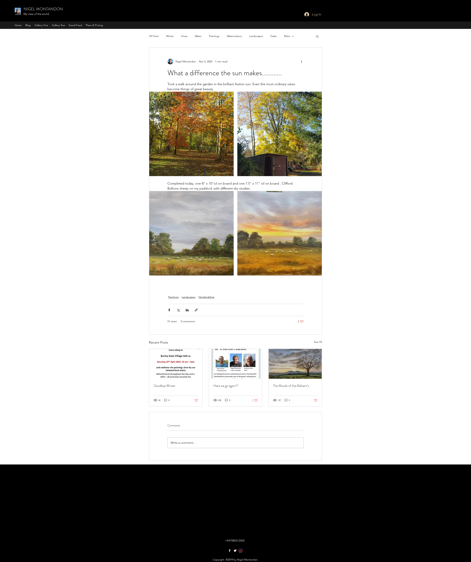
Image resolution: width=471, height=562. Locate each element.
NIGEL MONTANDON (43, 9)
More (287, 36)
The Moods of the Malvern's (291, 385)
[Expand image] (191, 134)
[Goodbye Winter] (175, 364)
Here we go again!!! (225, 385)
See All (318, 342)
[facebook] (229, 550)
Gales (273, 36)
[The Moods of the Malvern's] (295, 364)
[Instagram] (240, 550)
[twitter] (235, 550)
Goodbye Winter (164, 385)
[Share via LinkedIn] (187, 310)
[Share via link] (196, 310)
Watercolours (234, 36)
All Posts (154, 36)
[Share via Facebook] (169, 310)
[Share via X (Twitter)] (178, 310)
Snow (184, 36)
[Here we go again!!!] (235, 364)
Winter (170, 36)
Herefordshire (207, 297)
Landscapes (256, 36)
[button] (317, 36)
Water (198, 36)
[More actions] (301, 61)
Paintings (214, 36)
